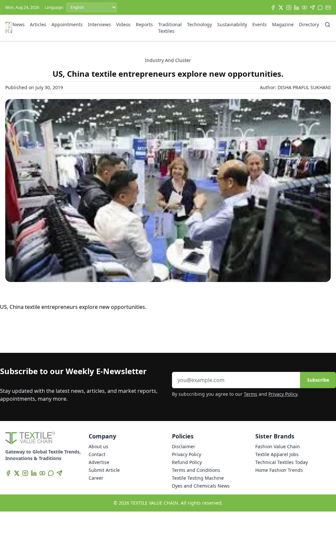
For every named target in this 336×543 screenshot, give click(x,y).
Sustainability (232, 24)
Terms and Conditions (196, 470)
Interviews (99, 24)
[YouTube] (304, 7)
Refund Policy (187, 462)
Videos (123, 24)
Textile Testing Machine (198, 478)
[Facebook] (273, 7)
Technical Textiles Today (281, 462)
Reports (144, 24)
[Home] (8, 27)
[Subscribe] (328, 7)
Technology (199, 24)
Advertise (99, 462)
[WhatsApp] (320, 7)
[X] (281, 7)
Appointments (67, 24)
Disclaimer (183, 446)
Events (259, 24)
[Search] (327, 24)
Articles (38, 24)
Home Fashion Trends (279, 470)
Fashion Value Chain (277, 446)
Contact (97, 454)
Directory (309, 24)
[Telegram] (312, 7)
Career (96, 478)
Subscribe (318, 380)
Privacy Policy (282, 394)
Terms (250, 394)
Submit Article (104, 470)
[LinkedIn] (296, 7)
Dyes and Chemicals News (201, 486)
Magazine (283, 24)
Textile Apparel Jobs (277, 454)
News (18, 24)
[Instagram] (288, 7)
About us (98, 446)
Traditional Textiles (170, 27)
